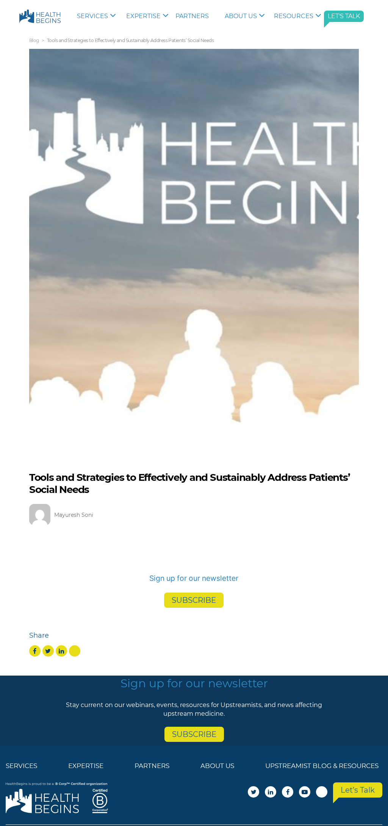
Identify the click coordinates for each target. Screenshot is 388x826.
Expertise (143, 16)
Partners (192, 16)
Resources (293, 16)
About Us (241, 16)
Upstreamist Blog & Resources (322, 766)
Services (92, 16)
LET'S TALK (344, 16)
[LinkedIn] (61, 651)
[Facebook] (35, 651)
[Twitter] (48, 651)
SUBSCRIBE (194, 600)
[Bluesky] (74, 651)
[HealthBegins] (40, 16)
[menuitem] (97, 16)
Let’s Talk (358, 790)
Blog (34, 40)
